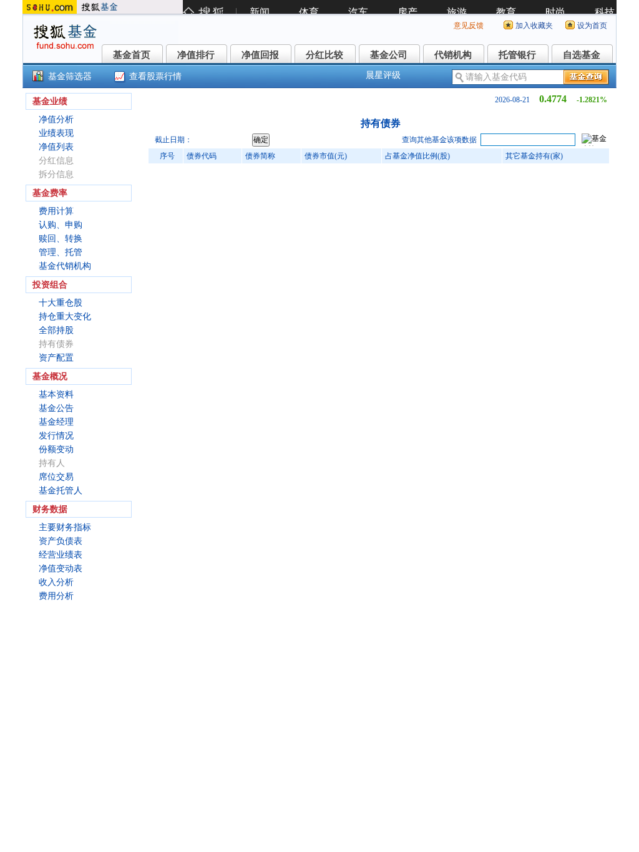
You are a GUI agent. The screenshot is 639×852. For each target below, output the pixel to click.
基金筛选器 (70, 76)
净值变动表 (60, 568)
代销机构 (453, 55)
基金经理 (56, 422)
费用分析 (56, 596)
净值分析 (56, 119)
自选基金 (581, 55)
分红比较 (324, 55)
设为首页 (592, 25)
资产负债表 (60, 541)
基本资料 (56, 394)
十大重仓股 (60, 302)
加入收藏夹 (534, 25)
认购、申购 (60, 225)
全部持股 (56, 330)
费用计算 (56, 211)
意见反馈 (469, 25)
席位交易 (56, 477)
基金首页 (131, 55)
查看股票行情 (155, 76)
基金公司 (388, 55)
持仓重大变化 (65, 316)
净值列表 (56, 147)
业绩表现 (56, 133)
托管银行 (517, 55)
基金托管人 (60, 490)
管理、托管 (60, 252)
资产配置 (56, 357)
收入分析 (56, 582)
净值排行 (196, 55)
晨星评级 (383, 75)
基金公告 (56, 408)
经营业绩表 (60, 554)
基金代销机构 (65, 266)
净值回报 (260, 55)
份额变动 (56, 449)
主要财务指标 (65, 527)
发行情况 (56, 435)
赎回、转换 (60, 238)
